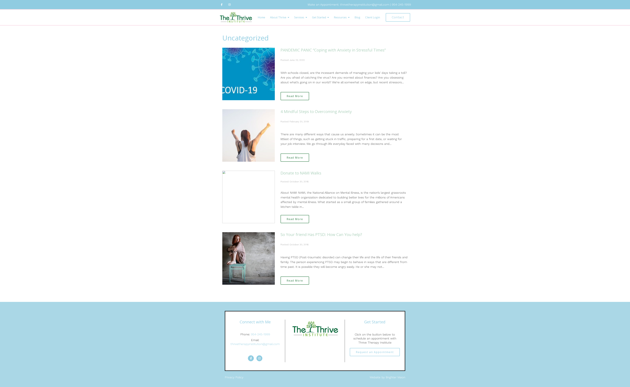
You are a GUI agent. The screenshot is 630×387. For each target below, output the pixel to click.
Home (261, 17)
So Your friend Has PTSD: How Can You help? (321, 234)
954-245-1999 (260, 334)
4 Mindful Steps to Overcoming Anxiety (316, 111)
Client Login (372, 17)
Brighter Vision (395, 377)
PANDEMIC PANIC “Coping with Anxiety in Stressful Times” (333, 50)
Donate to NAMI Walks (301, 173)
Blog (357, 17)
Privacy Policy (234, 377)
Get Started (319, 17)
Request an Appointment (375, 352)
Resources (340, 17)
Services (299, 17)
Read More (295, 96)
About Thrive (278, 17)
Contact (398, 17)
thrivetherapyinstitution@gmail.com (255, 344)
